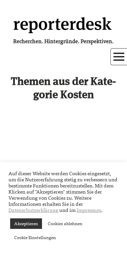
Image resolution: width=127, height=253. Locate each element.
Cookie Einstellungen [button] (35, 237)
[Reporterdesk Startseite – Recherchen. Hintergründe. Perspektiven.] (63, 24)
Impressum (89, 210)
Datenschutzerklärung (33, 210)
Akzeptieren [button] (26, 223)
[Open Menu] (118, 56)
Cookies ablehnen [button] (65, 223)
